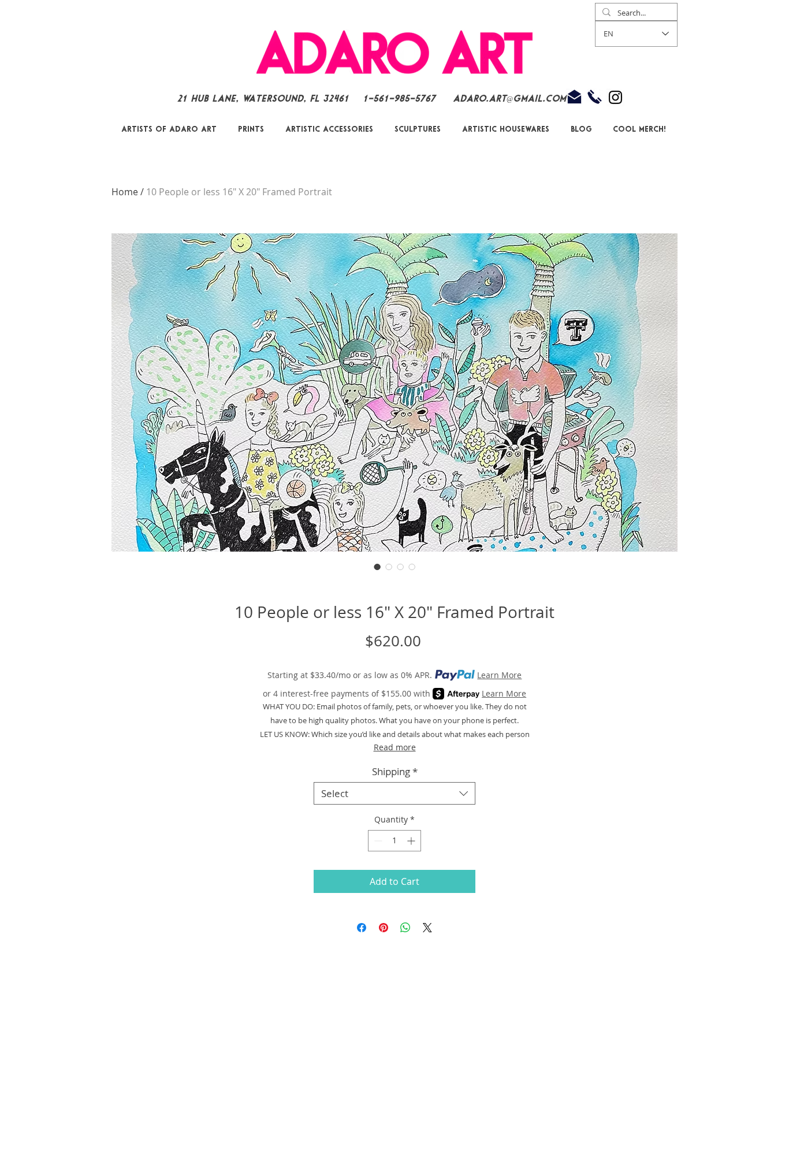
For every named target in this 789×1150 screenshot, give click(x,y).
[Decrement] (377, 841)
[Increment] (412, 841)
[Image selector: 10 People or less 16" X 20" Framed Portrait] (377, 566)
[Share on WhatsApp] (405, 928)
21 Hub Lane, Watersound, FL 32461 (263, 99)
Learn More (499, 674)
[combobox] (394, 793)
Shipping (395, 771)
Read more (395, 747)
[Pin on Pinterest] (383, 928)
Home (124, 191)
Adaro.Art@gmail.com (509, 99)
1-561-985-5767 (401, 99)
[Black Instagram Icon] (615, 97)
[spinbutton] (394, 841)
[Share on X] (427, 928)
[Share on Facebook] (362, 928)
